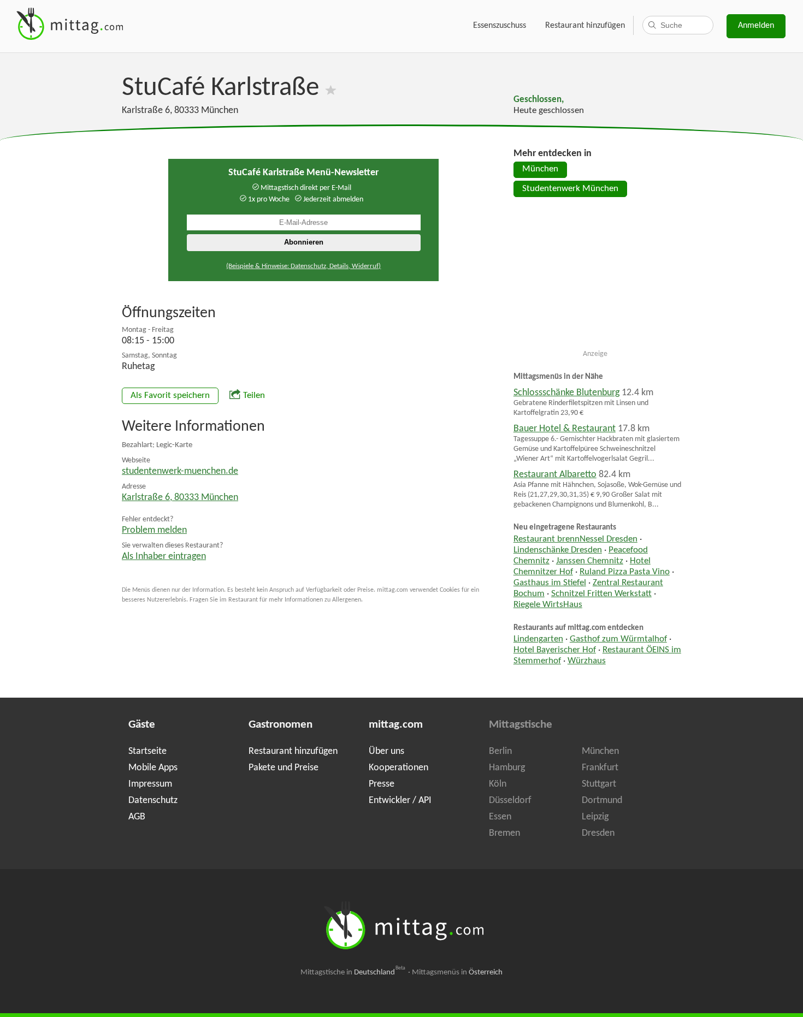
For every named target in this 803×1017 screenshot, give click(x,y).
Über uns (386, 751)
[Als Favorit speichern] (330, 88)
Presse (381, 784)
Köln (497, 784)
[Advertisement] (595, 278)
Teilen (254, 395)
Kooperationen (398, 767)
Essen (500, 817)
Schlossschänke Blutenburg (566, 392)
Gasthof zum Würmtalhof (618, 639)
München (540, 169)
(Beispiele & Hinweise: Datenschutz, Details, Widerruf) (303, 266)
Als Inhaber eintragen (164, 556)
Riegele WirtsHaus (547, 604)
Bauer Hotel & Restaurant (564, 428)
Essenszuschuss (499, 25)
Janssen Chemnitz (589, 561)
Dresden (598, 833)
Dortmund (602, 800)
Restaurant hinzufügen (585, 25)
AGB (136, 817)
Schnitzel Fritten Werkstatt (601, 594)
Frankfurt (600, 767)
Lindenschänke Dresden (557, 550)
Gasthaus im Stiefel (549, 583)
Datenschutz (153, 800)
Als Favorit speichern (170, 395)
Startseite (147, 751)
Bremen (504, 833)
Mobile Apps (153, 767)
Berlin (500, 751)
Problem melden (154, 530)
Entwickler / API (400, 800)
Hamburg (507, 767)
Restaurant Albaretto (555, 474)
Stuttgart (599, 784)
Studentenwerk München (570, 189)
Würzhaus (587, 661)
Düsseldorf (510, 800)
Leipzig (595, 817)
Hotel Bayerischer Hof (554, 650)
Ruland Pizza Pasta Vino (625, 572)
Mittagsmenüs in (457, 972)
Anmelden (756, 25)
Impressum (150, 784)
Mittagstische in (352, 972)
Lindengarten (538, 639)
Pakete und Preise (283, 767)
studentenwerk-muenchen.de (180, 471)
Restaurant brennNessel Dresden (575, 539)
